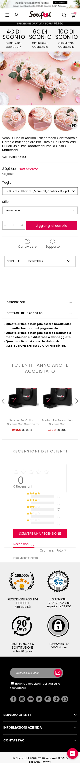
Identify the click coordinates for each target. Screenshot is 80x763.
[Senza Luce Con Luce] (40, 210)
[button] (7, 15)
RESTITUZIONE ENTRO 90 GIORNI (29, 346)
